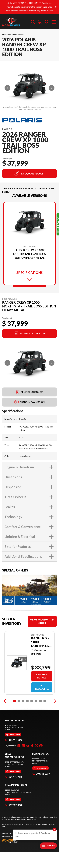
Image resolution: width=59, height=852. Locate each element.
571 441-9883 (15, 777)
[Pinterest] (41, 745)
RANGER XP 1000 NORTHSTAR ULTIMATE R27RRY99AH (41, 642)
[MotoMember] (15, 22)
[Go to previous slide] (7, 88)
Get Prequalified (41, 687)
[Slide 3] (23, 701)
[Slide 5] (31, 701)
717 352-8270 (15, 805)
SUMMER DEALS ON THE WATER (24, 3)
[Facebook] (19, 745)
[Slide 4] (27, 701)
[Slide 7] (40, 701)
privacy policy (41, 824)
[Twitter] (36, 745)
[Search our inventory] (33, 21)
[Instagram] (23, 745)
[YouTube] (27, 745)
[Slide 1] (29, 286)
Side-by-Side (18, 34)
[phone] (39, 21)
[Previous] (5, 701)
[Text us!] (48, 846)
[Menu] (54, 22)
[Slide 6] (36, 701)
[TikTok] (32, 745)
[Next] (54, 701)
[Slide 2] (19, 701)
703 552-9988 (15, 740)
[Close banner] (56, 7)
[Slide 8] (44, 701)
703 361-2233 (43, 773)
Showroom (6, 34)
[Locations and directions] (46, 21)
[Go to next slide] (51, 88)
